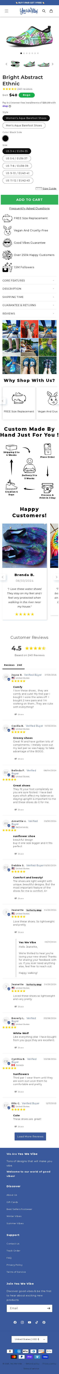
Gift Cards (12, 1202)
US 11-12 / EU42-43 (18, 180)
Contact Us (13, 1243)
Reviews (8, 313)
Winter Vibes (14, 1216)
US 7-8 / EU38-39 (17, 165)
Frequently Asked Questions (29, 208)
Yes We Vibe (16, 1363)
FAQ (9, 1258)
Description (11, 288)
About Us (12, 1195)
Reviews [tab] (9, 665)
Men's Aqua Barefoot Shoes (24, 125)
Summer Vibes (15, 1223)
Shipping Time (13, 297)
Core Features (13, 280)
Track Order (13, 1250)
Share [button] (20, 714)
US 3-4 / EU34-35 (17, 151)
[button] (6, 11)
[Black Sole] (5, 138)
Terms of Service (16, 1272)
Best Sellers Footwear (19, 1209)
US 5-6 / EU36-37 (17, 158)
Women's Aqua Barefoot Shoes (26, 118)
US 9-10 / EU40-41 (18, 173)
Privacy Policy (14, 1265)
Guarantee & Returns (19, 305)
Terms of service (31, 1368)
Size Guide (50, 188)
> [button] (30, 1136)
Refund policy (32, 1364)
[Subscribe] (48, 1308)
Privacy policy (49, 1364)
